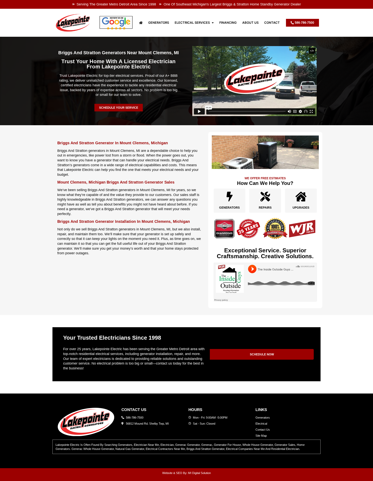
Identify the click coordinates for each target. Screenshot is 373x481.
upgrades (301, 207)
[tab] (186, 447)
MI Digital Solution (199, 473)
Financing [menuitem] (228, 22)
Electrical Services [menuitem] (192, 22)
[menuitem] (141, 22)
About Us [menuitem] (250, 22)
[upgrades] (301, 196)
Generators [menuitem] (158, 22)
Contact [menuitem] (272, 22)
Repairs (265, 207)
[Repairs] (265, 196)
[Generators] (229, 196)
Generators (229, 207)
